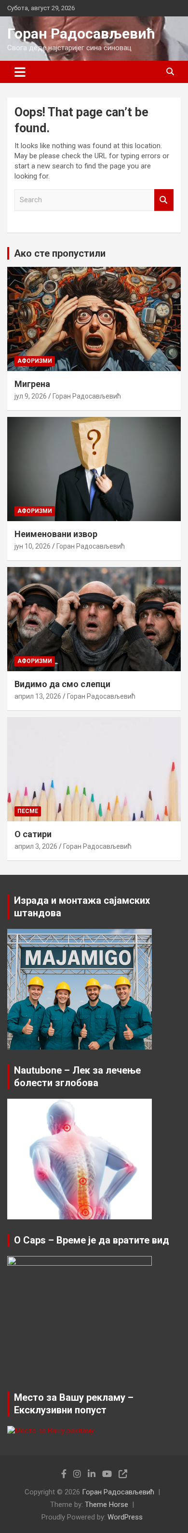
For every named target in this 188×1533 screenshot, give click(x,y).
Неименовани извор (55, 534)
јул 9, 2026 (30, 396)
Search (164, 200)
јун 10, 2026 (32, 546)
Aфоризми (34, 361)
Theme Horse (106, 1504)
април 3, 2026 (35, 846)
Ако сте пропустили (60, 253)
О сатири (33, 834)
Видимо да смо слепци (62, 684)
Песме (27, 811)
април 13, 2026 (37, 696)
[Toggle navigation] (20, 72)
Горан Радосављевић (81, 33)
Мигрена (32, 384)
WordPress (125, 1517)
